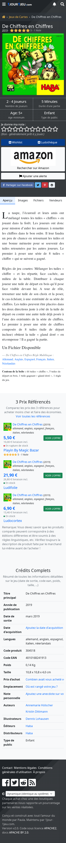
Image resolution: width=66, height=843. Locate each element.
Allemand (7, 359)
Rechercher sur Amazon (33, 168)
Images (23, 200)
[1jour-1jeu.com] (28, 4)
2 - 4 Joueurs (16, 101)
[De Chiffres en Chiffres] (33, 64)
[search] (62, 4)
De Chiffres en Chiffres (27, 26)
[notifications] (54, 4)
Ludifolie (10, 487)
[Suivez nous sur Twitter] (14, 785)
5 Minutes (50, 101)
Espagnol (29, 359)
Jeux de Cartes (18, 17)
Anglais (18, 359)
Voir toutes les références (33, 416)
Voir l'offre (53, 438)
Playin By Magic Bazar (21, 450)
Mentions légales (25, 768)
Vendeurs (55, 200)
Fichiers (38, 200)
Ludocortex (13, 520)
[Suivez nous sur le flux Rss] (32, 785)
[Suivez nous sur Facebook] (6, 785)
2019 (5, 30)
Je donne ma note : (13, 124)
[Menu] (4, 4)
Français (41, 359)
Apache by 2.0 (18, 832)
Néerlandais (8, 363)
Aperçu (7, 200)
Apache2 (50, 828)
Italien (50, 359)
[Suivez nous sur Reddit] (23, 785)
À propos (39, 772)
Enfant (49, 113)
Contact (7, 768)
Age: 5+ (16, 113)
